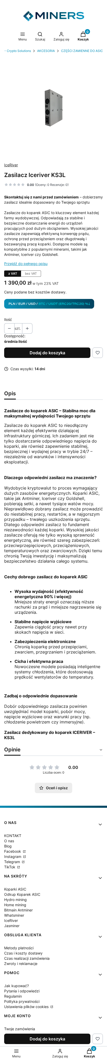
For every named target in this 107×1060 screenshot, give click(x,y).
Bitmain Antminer (18, 910)
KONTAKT (12, 835)
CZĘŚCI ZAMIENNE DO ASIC (82, 51)
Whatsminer (14, 915)
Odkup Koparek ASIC (22, 894)
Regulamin (13, 996)
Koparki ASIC (15, 889)
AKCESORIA (46, 51)
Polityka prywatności (21, 1001)
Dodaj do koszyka (47, 352)
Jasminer (11, 925)
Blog (8, 846)
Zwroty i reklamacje (20, 963)
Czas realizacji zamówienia (27, 958)
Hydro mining (15, 899)
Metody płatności (19, 948)
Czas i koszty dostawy (23, 953)
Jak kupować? (16, 986)
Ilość (8, 319)
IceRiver (11, 165)
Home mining (15, 905)
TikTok (10, 867)
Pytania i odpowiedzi (21, 991)
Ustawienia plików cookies (27, 1006)
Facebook (13, 851)
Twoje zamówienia (19, 1029)
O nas (9, 841)
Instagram (13, 856)
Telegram (12, 861)
